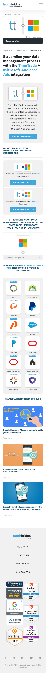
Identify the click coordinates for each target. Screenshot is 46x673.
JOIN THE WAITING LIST (23, 136)
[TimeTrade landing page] (12, 25)
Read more (7, 438)
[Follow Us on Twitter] (40, 658)
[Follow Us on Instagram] (14, 658)
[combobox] (23, 257)
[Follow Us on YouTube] (31, 658)
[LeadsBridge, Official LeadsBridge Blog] (12, 4)
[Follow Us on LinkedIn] (22, 658)
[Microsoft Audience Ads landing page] (33, 25)
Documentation (12, 40)
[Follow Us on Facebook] (5, 658)
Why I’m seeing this (13, 14)
